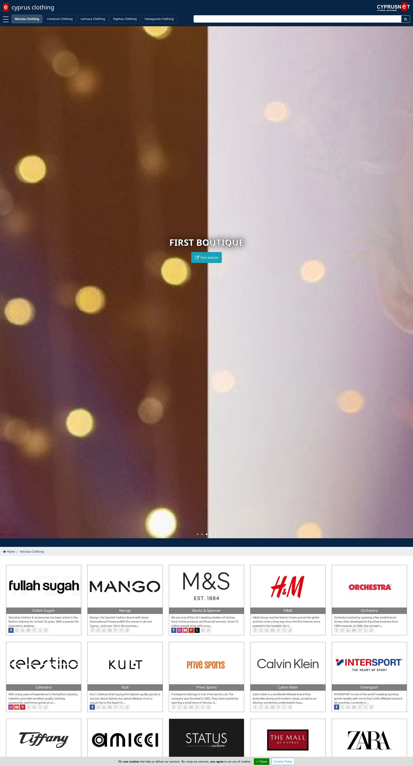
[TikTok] (290, 707)
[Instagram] (261, 707)
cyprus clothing (33, 7)
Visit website (209, 257)
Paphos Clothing (125, 18)
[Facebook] (255, 707)
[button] (197, 534)
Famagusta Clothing (159, 18)
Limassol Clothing (60, 18)
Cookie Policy (283, 761)
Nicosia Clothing (27, 18)
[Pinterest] (278, 707)
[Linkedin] (266, 707)
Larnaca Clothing (93, 18)
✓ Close (261, 761)
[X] (284, 707)
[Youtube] (272, 707)
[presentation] (7, 285)
